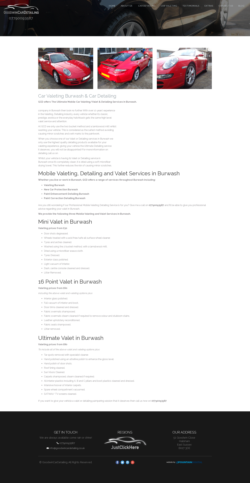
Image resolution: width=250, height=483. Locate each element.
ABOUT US (126, 5)
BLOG (241, 5)
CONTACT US (225, 5)
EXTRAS (209, 5)
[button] (146, 6)
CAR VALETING (169, 5)
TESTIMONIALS (190, 5)
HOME (112, 5)
